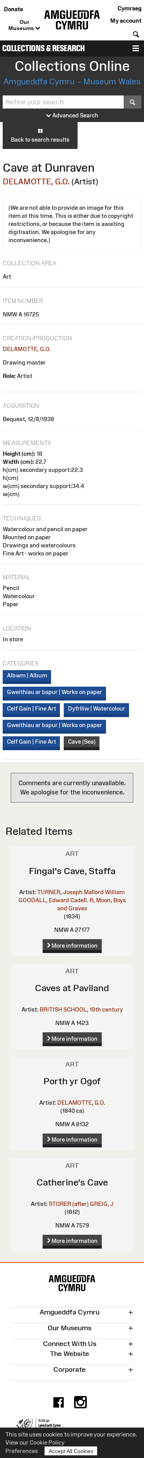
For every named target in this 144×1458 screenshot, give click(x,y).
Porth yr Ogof (72, 1081)
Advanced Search (74, 115)
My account (125, 20)
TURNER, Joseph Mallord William (81, 892)
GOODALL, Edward (43, 900)
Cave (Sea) (82, 741)
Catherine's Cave (72, 1182)
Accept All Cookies (71, 1451)
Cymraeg (129, 8)
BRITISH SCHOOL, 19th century (81, 1009)
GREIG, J (102, 1204)
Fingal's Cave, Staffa (72, 871)
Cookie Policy (47, 1442)
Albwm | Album (27, 675)
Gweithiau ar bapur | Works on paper (54, 692)
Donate (13, 9)
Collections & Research (43, 48)
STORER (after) (69, 1204)
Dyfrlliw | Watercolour (96, 708)
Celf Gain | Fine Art (31, 708)
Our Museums (21, 25)
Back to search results (40, 139)
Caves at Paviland (72, 988)
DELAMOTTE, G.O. (36, 181)
